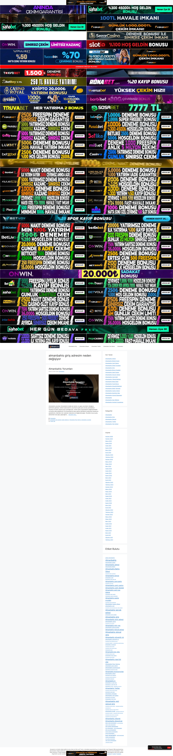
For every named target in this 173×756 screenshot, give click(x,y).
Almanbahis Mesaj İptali (111, 381)
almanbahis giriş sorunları (109, 623)
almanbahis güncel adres (112, 627)
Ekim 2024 (108, 450)
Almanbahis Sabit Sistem (112, 372)
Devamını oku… (73, 414)
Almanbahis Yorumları (61, 368)
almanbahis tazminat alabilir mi (110, 677)
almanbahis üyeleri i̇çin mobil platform (111, 709)
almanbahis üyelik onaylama (118, 713)
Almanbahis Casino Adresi (112, 391)
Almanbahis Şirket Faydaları (113, 365)
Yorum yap (52, 421)
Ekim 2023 (108, 478)
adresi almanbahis (110, 557)
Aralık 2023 (108, 473)
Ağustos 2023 (109, 482)
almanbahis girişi (110, 621)
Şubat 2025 (108, 443)
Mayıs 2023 (108, 489)
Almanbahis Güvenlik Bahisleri (113, 386)
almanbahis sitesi (110, 673)
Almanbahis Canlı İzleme (112, 363)
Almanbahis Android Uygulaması (114, 402)
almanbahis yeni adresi (110, 697)
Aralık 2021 (108, 528)
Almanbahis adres (110, 562)
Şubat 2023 (108, 496)
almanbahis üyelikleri (109, 713)
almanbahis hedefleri (109, 643)
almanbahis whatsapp (111, 693)
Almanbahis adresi (112, 565)
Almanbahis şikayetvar (113, 721)
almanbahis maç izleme (111, 655)
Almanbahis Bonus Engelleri (112, 370)
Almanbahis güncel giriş (113, 633)
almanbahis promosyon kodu (111, 669)
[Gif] (86, 163)
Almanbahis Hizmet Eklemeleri (113, 395)
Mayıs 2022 (108, 517)
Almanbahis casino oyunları (112, 599)
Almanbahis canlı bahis (113, 581)
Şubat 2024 (108, 468)
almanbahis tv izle (109, 686)
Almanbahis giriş (112, 617)
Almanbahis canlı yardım (110, 594)
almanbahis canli (109, 577)
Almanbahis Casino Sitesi (112, 604)
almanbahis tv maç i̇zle (117, 686)
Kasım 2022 (108, 503)
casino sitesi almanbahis (110, 724)
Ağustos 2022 (109, 510)
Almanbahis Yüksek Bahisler (113, 379)
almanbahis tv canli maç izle (111, 684)
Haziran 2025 (109, 438)
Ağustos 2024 (109, 455)
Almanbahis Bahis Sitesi (112, 570)
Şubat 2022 (108, 523)
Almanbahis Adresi (110, 358)
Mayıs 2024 (108, 461)
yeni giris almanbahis (110, 740)
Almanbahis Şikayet (84, 346)
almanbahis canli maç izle (110, 579)
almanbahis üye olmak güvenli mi (111, 716)
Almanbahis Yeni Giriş (110, 699)
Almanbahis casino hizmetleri (111, 596)
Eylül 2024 (108, 452)
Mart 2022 (108, 521)
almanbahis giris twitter (111, 614)
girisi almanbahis (118, 728)
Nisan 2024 (108, 464)
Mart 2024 (108, 466)
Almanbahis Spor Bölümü (112, 400)
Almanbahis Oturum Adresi (112, 374)
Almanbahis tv (110, 681)
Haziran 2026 (109, 436)
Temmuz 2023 (109, 484)
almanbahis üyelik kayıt (120, 711)
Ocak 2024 (108, 471)
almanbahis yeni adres (111, 695)
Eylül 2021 (108, 535)
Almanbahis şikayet (112, 719)
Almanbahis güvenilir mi (114, 637)
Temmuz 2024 (109, 457)
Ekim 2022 (108, 505)
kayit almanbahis (110, 735)
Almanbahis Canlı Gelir (111, 377)
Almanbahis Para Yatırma (75, 419)
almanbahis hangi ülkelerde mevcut (111, 641)
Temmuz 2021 (109, 539)
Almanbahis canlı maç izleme (112, 591)
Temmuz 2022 (109, 512)
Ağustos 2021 (109, 537)
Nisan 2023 (108, 491)
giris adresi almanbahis (111, 726)
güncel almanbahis (109, 733)
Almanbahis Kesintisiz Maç (112, 393)
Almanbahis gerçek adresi (113, 611)
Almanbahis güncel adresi (114, 630)
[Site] (43, 117)
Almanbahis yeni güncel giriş (112, 702)
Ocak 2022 (108, 526)
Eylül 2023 (108, 480)
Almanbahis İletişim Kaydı (112, 361)
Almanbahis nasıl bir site (113, 660)
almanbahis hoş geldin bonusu (118, 643)
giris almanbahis (109, 728)
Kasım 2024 (108, 448)
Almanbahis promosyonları (114, 671)
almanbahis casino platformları (110, 602)
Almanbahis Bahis (110, 566)
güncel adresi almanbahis (111, 731)
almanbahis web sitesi (110, 692)
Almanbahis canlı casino (114, 585)
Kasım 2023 (108, 475)
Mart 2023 (108, 494)
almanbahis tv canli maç (111, 682)
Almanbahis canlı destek (114, 588)
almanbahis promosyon (112, 668)
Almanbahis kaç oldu (112, 652)
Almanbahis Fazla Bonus (112, 384)
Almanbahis (120, 346)
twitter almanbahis (110, 737)
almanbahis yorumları (86, 419)
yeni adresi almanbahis (110, 738)
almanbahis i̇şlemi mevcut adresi (111, 648)
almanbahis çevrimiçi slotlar (110, 706)
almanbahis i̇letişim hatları (109, 646)
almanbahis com (109, 606)
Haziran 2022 (109, 514)
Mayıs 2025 (108, 441)
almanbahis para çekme (111, 665)
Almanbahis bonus (112, 576)
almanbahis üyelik (110, 711)
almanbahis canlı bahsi (109, 583)
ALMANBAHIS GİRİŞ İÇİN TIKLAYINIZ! (86, 66)
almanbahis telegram (109, 678)
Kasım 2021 (108, 530)
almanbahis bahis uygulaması (110, 573)
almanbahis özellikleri (119, 706)
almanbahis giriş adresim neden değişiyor (59, 419)
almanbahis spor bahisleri (110, 675)
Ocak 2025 (108, 445)
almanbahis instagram (110, 644)
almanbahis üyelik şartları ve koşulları (111, 714)
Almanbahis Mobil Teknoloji (112, 388)
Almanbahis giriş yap (112, 625)
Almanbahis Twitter (96, 346)
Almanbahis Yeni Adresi (109, 346)
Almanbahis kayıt (108, 649)
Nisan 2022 (108, 519)
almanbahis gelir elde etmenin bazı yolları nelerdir (114, 607)
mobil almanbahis (120, 735)
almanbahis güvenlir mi (112, 639)
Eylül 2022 (108, 507)
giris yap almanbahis (110, 730)
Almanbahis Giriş (73, 346)
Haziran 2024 (109, 459)
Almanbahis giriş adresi (114, 619)
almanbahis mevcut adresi (109, 657)
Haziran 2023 (109, 487)
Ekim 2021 (108, 533)
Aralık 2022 (108, 500)
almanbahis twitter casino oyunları (111, 690)
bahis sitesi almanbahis (111, 723)
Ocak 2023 (108, 498)
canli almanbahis (120, 723)
